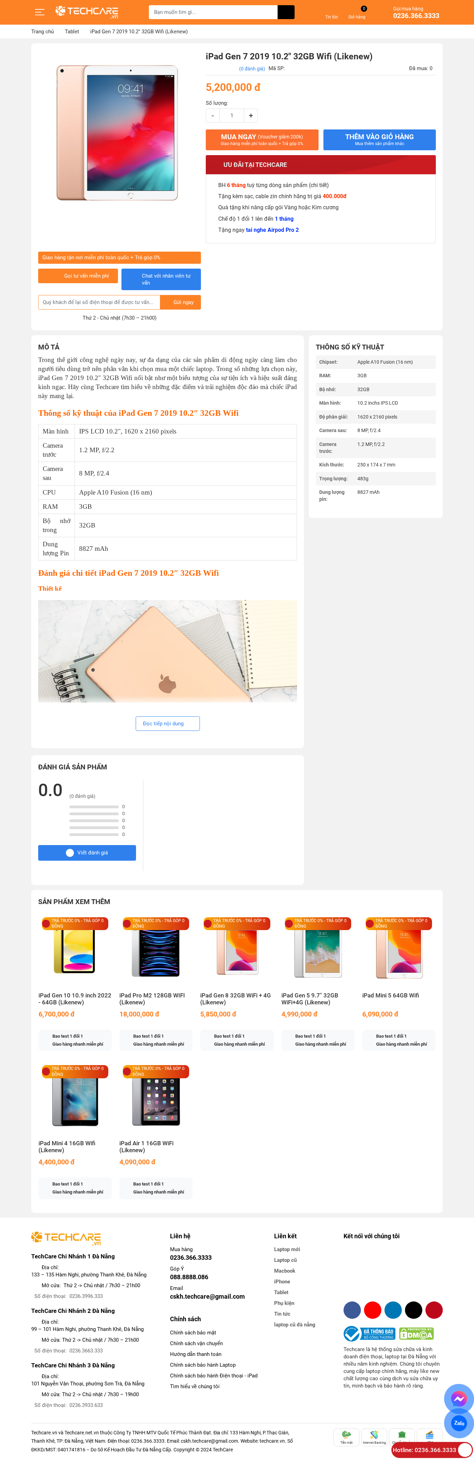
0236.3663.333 (86, 1351)
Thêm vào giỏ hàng (379, 139)
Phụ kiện (284, 1303)
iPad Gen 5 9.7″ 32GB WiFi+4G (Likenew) (309, 999)
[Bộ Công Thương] (371, 1333)
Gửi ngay (183, 302)
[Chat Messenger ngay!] (459, 1399)
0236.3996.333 (86, 1296)
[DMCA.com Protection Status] (416, 1333)
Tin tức (282, 1314)
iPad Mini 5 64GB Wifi (390, 995)
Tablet (281, 1292)
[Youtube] (372, 1310)
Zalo (459, 1423)
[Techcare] (87, 12)
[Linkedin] (393, 1310)
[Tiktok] (413, 1310)
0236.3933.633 (86, 1405)
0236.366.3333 (416, 15)
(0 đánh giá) (252, 68)
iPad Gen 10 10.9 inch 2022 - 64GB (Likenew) (75, 999)
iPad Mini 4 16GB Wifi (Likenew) (67, 1147)
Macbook (284, 1271)
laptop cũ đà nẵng (294, 1325)
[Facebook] (352, 1310)
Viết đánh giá (92, 853)
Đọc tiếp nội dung (164, 723)
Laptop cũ (285, 1260)
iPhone (282, 1282)
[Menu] (40, 12)
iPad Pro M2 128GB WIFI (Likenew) (152, 999)
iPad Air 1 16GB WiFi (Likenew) (146, 1147)
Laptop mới (287, 1249)
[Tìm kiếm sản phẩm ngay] (286, 12)
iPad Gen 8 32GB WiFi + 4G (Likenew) (235, 999)
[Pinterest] (434, 1310)
